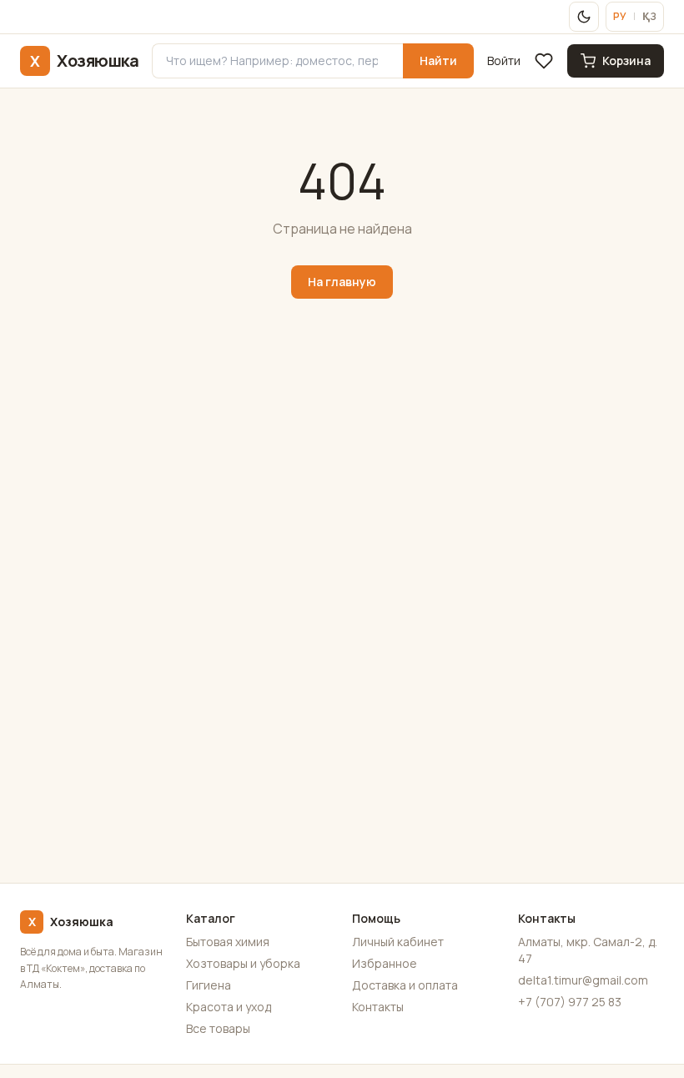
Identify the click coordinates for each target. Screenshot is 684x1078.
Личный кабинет (398, 942)
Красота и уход (228, 1007)
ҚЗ (649, 16)
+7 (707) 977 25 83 (569, 1002)
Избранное (384, 963)
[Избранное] (544, 61)
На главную (342, 282)
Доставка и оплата (405, 985)
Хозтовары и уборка (243, 963)
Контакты (378, 1007)
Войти (504, 60)
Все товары (218, 1028)
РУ (619, 16)
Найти (438, 60)
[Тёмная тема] (584, 17)
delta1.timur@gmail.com (583, 980)
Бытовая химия (227, 942)
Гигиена (208, 985)
